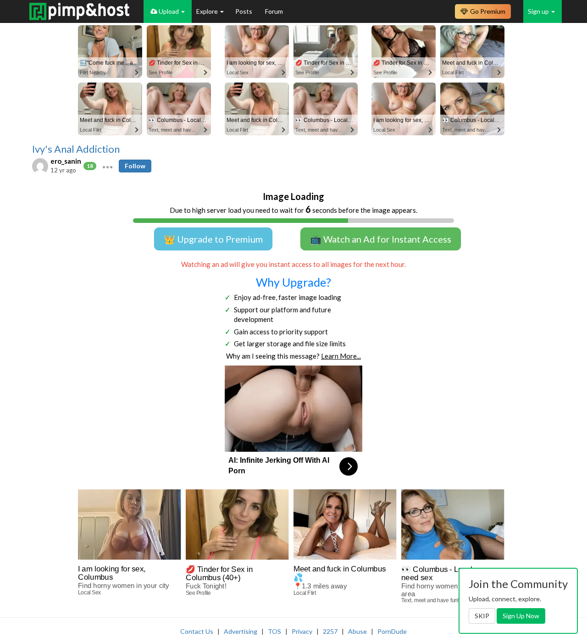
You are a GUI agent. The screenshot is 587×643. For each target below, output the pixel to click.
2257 (330, 631)
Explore (207, 11)
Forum (274, 11)
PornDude (392, 631)
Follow (135, 166)
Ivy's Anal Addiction (76, 149)
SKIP (482, 616)
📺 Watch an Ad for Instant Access (380, 238)
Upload (168, 11)
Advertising (240, 631)
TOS (274, 631)
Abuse (357, 631)
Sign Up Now (521, 616)
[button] (107, 166)
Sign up (539, 11)
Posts (244, 11)
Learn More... (341, 356)
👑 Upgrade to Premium (213, 238)
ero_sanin (65, 161)
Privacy (302, 631)
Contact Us (196, 631)
